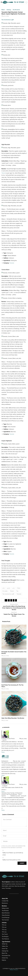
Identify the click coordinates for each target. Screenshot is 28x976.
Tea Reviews (5, 910)
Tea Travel (5, 934)
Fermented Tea (6, 955)
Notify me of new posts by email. (12, 860)
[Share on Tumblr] (13, 600)
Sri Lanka (4, 591)
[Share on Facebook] (6, 600)
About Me (5, 898)
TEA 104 (4, 932)
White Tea (4, 944)
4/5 (13, 588)
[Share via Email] (16, 600)
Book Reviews (6, 913)
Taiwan (3, 173)
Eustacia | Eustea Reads (8, 738)
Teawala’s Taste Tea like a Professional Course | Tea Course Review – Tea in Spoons (11, 794)
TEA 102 (4, 927)
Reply (3, 752)
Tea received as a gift (7, 19)
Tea (17, 591)
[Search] (26, 6)
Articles (4, 922)
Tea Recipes (5, 936)
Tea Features (5, 938)
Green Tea (4, 948)
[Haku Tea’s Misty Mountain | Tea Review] (14, 703)
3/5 (3, 588)
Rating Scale (5, 908)
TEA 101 (4, 925)
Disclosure (5, 903)
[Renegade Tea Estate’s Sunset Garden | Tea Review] (14, 637)
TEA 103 (4, 929)
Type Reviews (6, 941)
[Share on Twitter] (9, 600)
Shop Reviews (6, 915)
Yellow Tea (5, 946)
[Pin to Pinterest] (11, 600)
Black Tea (4, 953)
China (18, 588)
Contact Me (5, 900)
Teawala (11, 263)
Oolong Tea (5, 951)
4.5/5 (8, 588)
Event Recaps (5, 917)
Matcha (4, 960)
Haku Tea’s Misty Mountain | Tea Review (12, 718)
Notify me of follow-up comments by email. (13, 854)
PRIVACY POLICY (14, 969)
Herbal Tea (5, 957)
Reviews (4, 906)
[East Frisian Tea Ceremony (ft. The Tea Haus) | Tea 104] (14, 670)
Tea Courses (5, 919)
